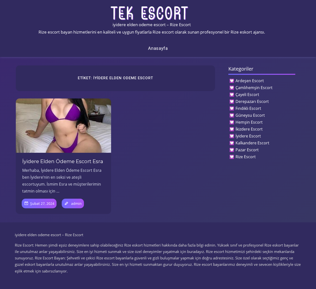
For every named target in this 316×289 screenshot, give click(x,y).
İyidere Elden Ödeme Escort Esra (62, 161)
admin (76, 203)
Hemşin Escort (249, 122)
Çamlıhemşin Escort (254, 87)
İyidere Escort (248, 136)
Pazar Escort (247, 150)
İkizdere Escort (249, 129)
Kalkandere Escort (252, 143)
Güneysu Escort (250, 115)
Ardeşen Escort (250, 80)
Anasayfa (158, 48)
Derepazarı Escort (252, 101)
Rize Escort (246, 156)
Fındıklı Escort (248, 108)
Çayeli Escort (247, 94)
